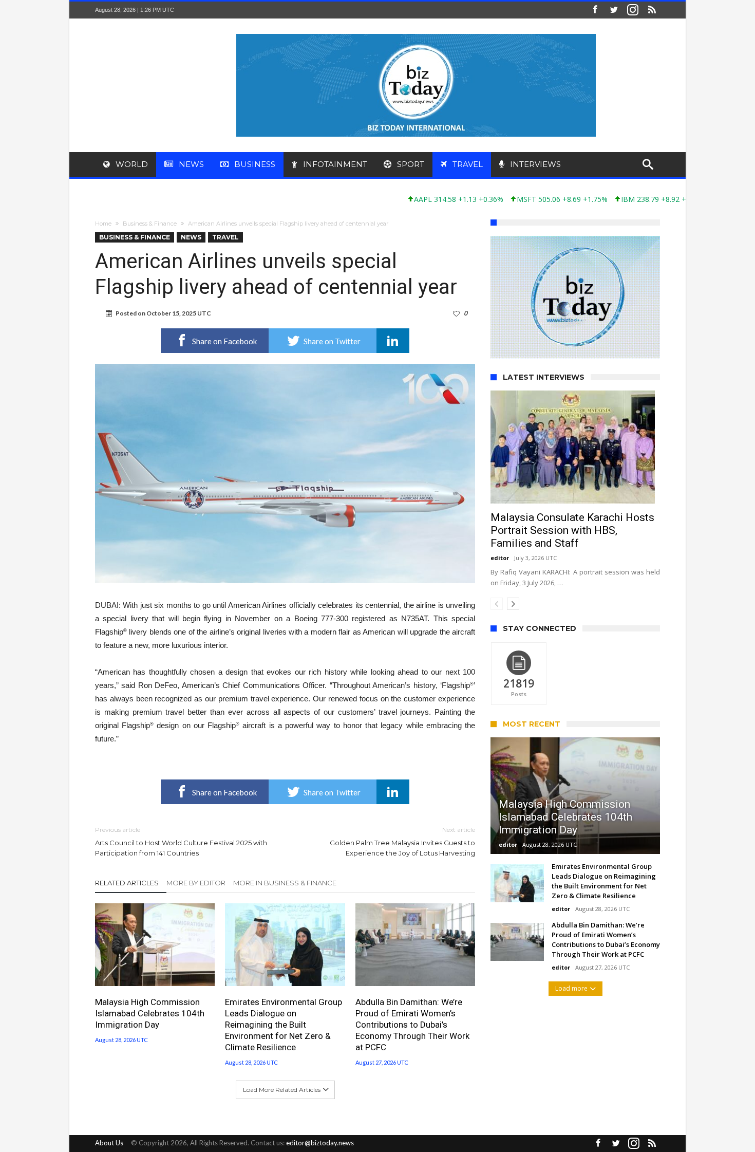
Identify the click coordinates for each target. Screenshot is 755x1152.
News (191, 237)
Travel (225, 237)
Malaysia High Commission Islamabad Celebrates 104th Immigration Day (149, 1013)
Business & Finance (150, 223)
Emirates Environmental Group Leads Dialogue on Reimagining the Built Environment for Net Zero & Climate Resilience (283, 1024)
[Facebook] (595, 10)
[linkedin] (392, 340)
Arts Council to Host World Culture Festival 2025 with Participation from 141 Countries (181, 841)
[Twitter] (614, 10)
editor (499, 558)
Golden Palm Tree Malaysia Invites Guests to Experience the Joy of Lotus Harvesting (402, 841)
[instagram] (633, 10)
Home (103, 223)
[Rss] (652, 10)
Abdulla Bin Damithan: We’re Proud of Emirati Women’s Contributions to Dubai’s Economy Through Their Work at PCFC (412, 1024)
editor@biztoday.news (320, 1143)
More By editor (195, 883)
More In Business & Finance (284, 883)
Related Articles (127, 883)
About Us (109, 1143)
